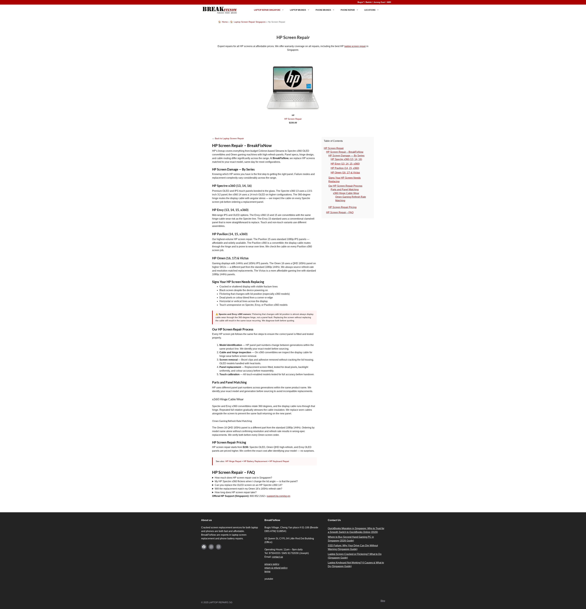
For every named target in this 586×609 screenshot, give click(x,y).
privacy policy (271, 564)
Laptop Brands (298, 10)
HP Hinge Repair (233, 461)
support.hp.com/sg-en (278, 496)
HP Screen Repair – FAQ (339, 212)
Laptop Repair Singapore (267, 10)
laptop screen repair (355, 46)
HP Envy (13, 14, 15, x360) (345, 163)
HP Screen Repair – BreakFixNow (344, 152)
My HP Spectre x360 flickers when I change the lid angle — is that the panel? (256, 481)
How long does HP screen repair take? (236, 492)
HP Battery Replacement (255, 461)
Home (225, 22)
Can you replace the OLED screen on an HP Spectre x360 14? (248, 485)
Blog (383, 600)
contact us (277, 557)
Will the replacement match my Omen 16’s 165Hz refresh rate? (248, 488)
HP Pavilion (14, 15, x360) (345, 168)
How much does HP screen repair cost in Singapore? (243, 477)
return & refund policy (276, 568)
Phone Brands (323, 10)
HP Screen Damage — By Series (346, 155)
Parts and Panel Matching (345, 189)
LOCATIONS (369, 10)
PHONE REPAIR (348, 10)
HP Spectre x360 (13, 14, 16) (346, 159)
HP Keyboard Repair (279, 461)
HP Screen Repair (293, 119)
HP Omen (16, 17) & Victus (345, 172)
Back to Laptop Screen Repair (229, 138)
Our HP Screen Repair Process (345, 186)
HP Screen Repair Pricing (342, 207)
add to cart (293, 127)
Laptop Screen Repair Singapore (250, 22)
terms (267, 571)
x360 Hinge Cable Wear (346, 193)
